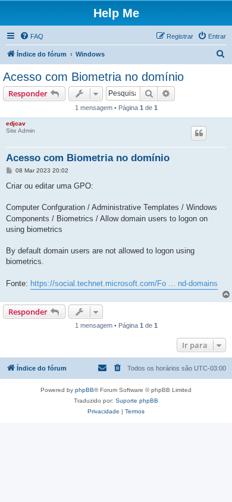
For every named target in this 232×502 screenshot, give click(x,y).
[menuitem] (31, 36)
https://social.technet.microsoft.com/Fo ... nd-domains (124, 283)
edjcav (16, 123)
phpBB (84, 390)
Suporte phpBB (136, 400)
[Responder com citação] (198, 133)
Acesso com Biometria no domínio (93, 76)
